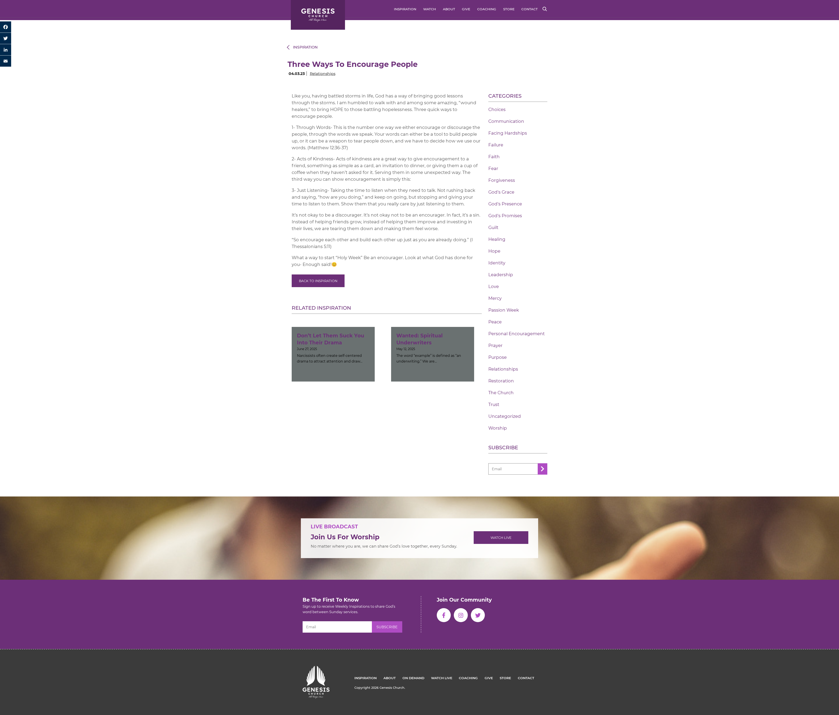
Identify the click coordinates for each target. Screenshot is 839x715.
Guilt (493, 227)
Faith (494, 156)
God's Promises (505, 215)
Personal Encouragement (516, 333)
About (449, 9)
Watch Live (501, 538)
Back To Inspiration (318, 281)
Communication (506, 121)
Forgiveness (501, 180)
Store (509, 9)
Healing (496, 239)
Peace (495, 322)
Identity (496, 263)
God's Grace (501, 192)
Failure (495, 145)
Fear (493, 168)
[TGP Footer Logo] (316, 669)
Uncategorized (504, 416)
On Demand (413, 678)
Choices (497, 109)
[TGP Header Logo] (318, 15)
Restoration (501, 381)
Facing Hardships (507, 133)
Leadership (500, 274)
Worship (497, 428)
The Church (501, 392)
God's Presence (505, 204)
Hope (494, 251)
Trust (493, 404)
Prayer (495, 345)
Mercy (495, 298)
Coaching (486, 9)
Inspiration (405, 9)
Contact (529, 9)
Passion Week (503, 310)
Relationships (322, 73)
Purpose (497, 357)
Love (493, 286)
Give (466, 9)
